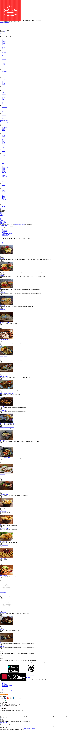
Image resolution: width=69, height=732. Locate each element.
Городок (3, 54)
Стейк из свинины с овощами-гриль (6, 389)
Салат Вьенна (2, 440)
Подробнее (33, 728)
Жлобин (3, 63)
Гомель (3, 140)
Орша (3, 92)
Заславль (3, 67)
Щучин (3, 118)
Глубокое (4, 52)
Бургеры (3, 229)
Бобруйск (4, 41)
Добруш (3, 60)
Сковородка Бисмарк (4, 339)
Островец (4, 93)
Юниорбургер (2, 305)
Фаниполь (4, 115)
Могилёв (4, 82)
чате (6, 30)
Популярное (4, 228)
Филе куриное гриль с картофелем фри (7, 423)
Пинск (3, 97)
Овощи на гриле (3, 592)
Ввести (11, 725)
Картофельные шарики (4, 541)
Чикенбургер (2, 288)
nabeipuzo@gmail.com (30, 675)
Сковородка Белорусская (4, 322)
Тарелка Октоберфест (4, 406)
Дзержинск (4, 59)
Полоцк (3, 98)
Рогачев (3, 103)
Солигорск (4, 111)
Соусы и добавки (5, 235)
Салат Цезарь (2, 474)
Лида (3, 75)
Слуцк (3, 196)
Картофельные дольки (4, 524)
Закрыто (7, 120)
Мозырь (3, 83)
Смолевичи (4, 109)
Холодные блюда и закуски (7, 233)
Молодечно (4, 84)
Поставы (3, 99)
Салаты (3, 232)
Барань (3, 40)
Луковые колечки (3, 558)
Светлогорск (4, 107)
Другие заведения (3, 225)
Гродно (3, 55)
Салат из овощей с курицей (5, 457)
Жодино (3, 64)
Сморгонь (4, 110)
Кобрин (3, 72)
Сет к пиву (2, 642)
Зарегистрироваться (3, 722)
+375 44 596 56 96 (29, 677)
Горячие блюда (5, 231)
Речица (3, 102)
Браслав (3, 43)
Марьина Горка (5, 167)
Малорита (4, 166)
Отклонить (29, 728)
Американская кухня (6, 236)
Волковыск (4, 48)
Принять (25, 728)
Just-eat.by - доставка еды (4, 22)
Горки (3, 141)
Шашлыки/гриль (5, 230)
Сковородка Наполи (3, 356)
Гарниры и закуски (5, 234)
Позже (1, 712)
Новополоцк (4, 88)
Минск (3, 80)
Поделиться (2, 715)
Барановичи (4, 39)
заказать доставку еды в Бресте (19, 224)
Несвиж (3, 175)
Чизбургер (2, 271)
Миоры (3, 81)
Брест (3, 44)
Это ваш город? (3, 120)
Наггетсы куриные (3, 575)
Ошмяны (4, 94)
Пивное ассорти (3, 625)
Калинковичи (4, 71)
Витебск (3, 47)
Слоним (3, 195)
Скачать (4, 712)
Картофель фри (3, 507)
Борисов (3, 42)
